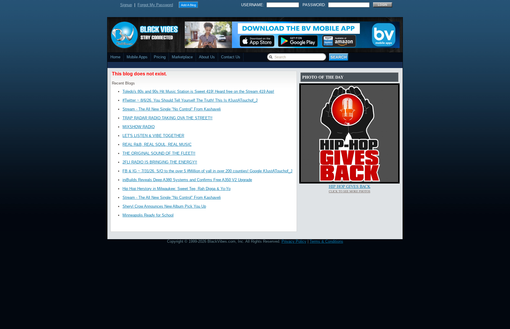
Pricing (160, 57)
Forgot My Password (155, 5)
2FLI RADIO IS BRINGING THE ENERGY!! (159, 162)
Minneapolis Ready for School (148, 215)
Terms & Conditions (326, 241)
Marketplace (182, 57)
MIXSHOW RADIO (138, 127)
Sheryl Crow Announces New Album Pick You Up (164, 206)
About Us (207, 57)
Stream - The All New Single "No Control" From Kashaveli (171, 109)
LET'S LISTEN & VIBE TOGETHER (153, 135)
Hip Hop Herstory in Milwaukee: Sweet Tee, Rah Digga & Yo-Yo (176, 188)
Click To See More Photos (349, 191)
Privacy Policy (294, 241)
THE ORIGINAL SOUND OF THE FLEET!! (158, 153)
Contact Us (230, 57)
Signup (126, 5)
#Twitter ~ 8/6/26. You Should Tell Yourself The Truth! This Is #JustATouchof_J (190, 100)
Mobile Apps (137, 57)
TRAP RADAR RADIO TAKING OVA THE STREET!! (167, 118)
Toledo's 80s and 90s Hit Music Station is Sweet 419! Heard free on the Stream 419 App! (198, 91)
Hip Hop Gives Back (349, 186)
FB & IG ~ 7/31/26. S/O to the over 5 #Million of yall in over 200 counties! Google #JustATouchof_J (207, 171)
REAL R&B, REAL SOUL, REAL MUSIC (157, 144)
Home (115, 57)
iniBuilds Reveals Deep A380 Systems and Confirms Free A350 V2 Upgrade (187, 180)
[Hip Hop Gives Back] (349, 180)
